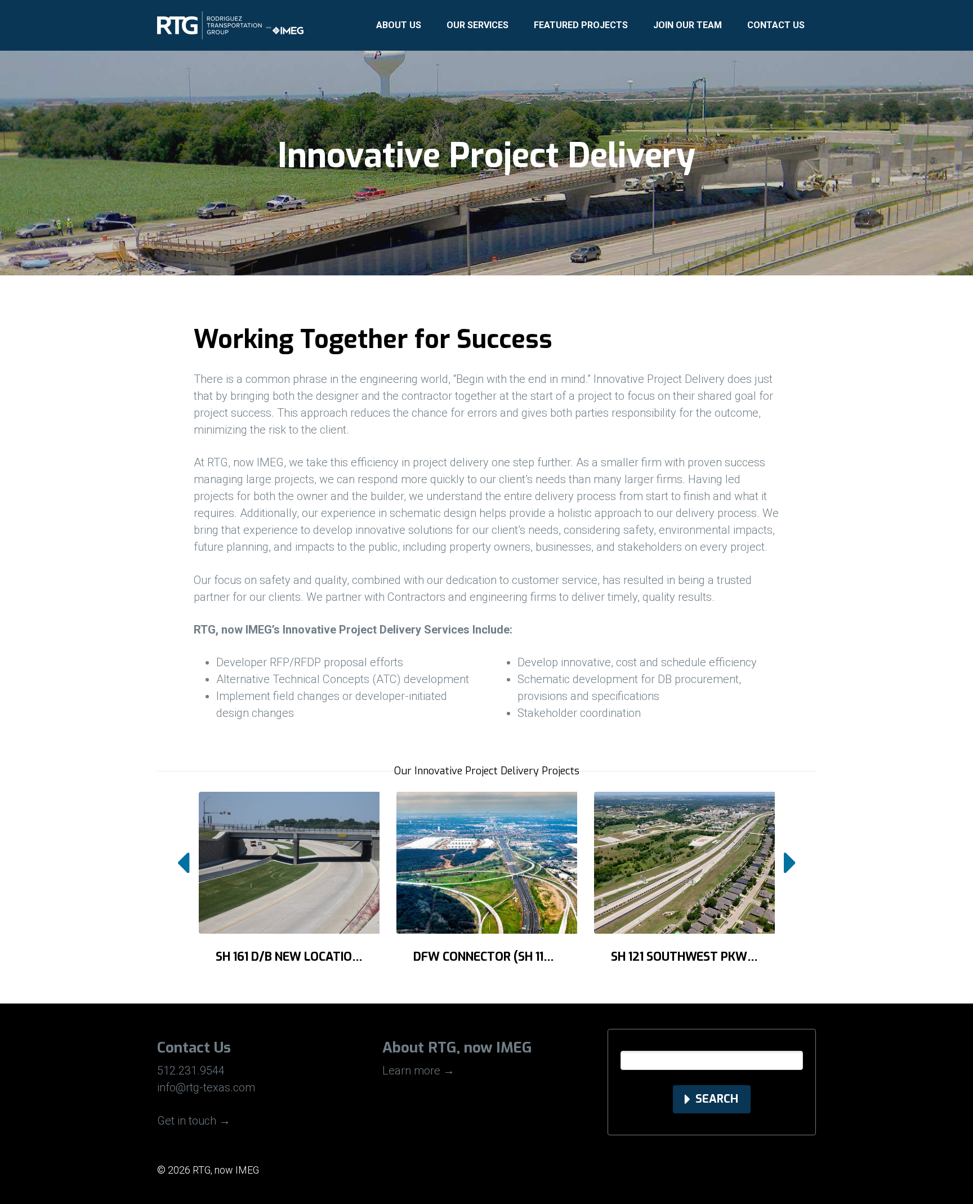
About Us (398, 25)
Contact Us (776, 25)
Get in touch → (193, 1120)
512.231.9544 (191, 1070)
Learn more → (418, 1070)
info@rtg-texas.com (206, 1087)
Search (716, 1099)
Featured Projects (581, 25)
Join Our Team (687, 25)
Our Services (477, 25)
